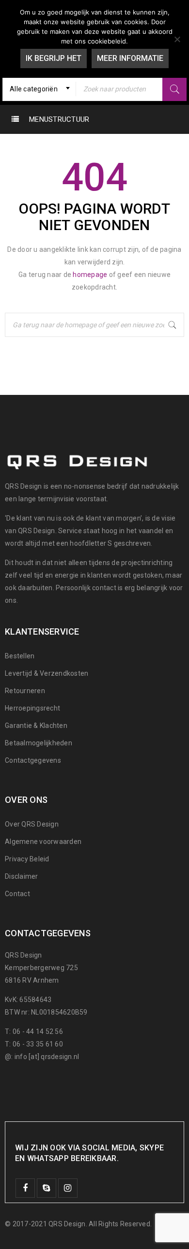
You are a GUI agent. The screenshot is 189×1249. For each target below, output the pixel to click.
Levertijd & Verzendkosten (46, 673)
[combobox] (39, 89)
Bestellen (19, 656)
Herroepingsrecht (32, 708)
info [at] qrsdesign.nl (47, 1056)
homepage (90, 274)
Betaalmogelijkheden (38, 743)
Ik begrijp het (53, 58)
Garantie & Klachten (36, 725)
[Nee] (177, 39)
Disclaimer (21, 876)
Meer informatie (130, 58)
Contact (17, 894)
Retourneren (25, 691)
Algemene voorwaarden (43, 841)
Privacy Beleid (27, 859)
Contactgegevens (33, 760)
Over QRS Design (32, 824)
